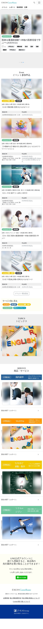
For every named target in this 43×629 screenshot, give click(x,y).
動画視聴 (20, 7)
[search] (34, 2)
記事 (25, 7)
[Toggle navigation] (39, 3)
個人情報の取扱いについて (31, 598)
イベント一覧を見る (21, 293)
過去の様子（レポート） (9, 410)
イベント (5, 7)
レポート (12, 7)
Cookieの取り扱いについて (21, 601)
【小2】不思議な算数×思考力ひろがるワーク (17, 279)
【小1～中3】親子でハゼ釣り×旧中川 (14, 193)
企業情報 (6, 598)
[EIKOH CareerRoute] (9, 2)
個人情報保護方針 (15, 598)
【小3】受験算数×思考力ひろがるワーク (16, 107)
